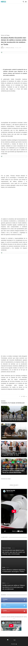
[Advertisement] (14, 18)
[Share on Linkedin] (26, 396)
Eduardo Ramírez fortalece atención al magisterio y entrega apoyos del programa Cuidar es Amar (14, 453)
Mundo (3, 567)
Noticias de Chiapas (5, 35)
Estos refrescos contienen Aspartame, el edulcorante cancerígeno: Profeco (13, 570)
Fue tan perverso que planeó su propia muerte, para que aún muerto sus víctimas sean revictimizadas (13, 552)
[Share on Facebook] (20, 396)
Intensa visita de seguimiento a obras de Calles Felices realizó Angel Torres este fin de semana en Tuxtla (13, 418)
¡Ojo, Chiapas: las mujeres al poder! (11, 436)
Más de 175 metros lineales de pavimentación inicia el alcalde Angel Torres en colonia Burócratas (14, 470)
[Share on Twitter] (22, 396)
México (3, 583)
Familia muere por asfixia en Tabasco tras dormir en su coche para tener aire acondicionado (13, 587)
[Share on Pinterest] (24, 396)
